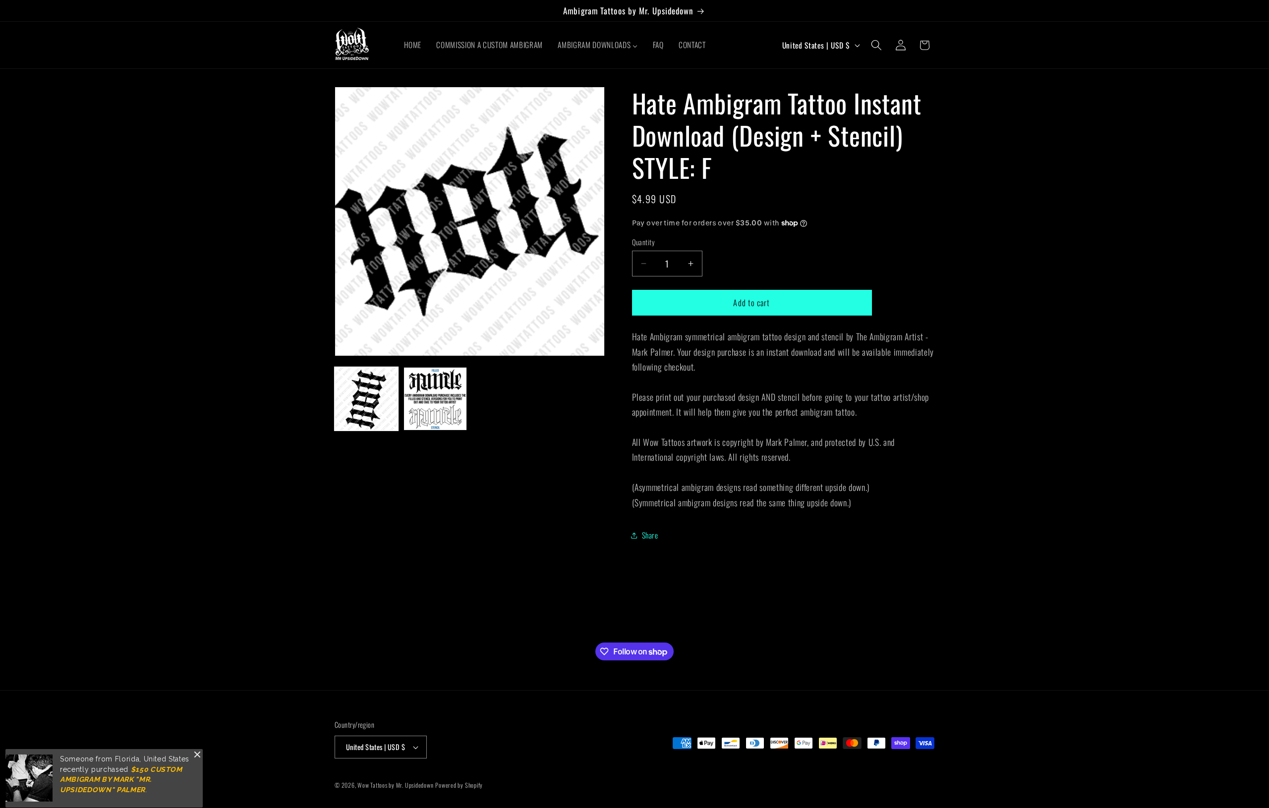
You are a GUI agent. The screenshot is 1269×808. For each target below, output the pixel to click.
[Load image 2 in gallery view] (435, 399)
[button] (876, 45)
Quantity (643, 242)
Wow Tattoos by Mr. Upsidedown (395, 785)
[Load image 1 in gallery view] (366, 399)
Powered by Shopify (459, 785)
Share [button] (650, 535)
